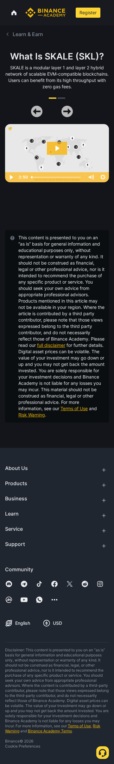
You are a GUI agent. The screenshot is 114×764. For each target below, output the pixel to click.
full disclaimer (51, 345)
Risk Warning (31, 414)
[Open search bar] (70, 12)
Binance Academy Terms (50, 731)
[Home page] (45, 13)
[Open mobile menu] (108, 12)
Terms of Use (74, 408)
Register (88, 12)
